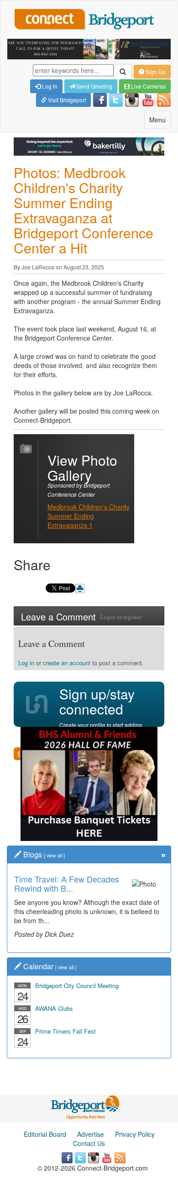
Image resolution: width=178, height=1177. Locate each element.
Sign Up (155, 71)
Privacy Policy (135, 1134)
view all (54, 855)
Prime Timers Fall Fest (65, 1031)
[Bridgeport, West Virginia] (85, 1106)
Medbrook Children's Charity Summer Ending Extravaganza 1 (88, 516)
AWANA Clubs (54, 1008)
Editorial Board (45, 1134)
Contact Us (89, 1143)
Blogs (32, 854)
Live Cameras (148, 86)
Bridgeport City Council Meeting (77, 985)
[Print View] (79, 588)
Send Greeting (93, 86)
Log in (49, 86)
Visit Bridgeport (66, 100)
